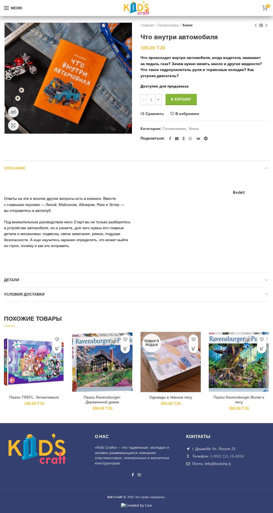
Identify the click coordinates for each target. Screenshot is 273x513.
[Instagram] (139, 474)
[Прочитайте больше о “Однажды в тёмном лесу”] (193, 348)
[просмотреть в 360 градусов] (13, 112)
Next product (266, 25)
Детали (11, 280)
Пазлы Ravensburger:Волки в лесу (239, 399)
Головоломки (168, 25)
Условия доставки (24, 294)
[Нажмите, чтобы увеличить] (13, 125)
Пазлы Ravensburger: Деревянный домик (102, 399)
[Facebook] (170, 138)
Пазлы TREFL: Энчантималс (34, 397)
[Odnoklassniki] (183, 138)
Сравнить (155, 114)
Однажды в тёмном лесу (170, 397)
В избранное (187, 114)
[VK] (198, 138)
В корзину (181, 99)
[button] (57, 348)
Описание (14, 168)
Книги (187, 25)
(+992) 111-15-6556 (227, 456)
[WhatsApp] (190, 138)
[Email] (176, 138)
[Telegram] (206, 138)
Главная (147, 25)
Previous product (255, 25)
